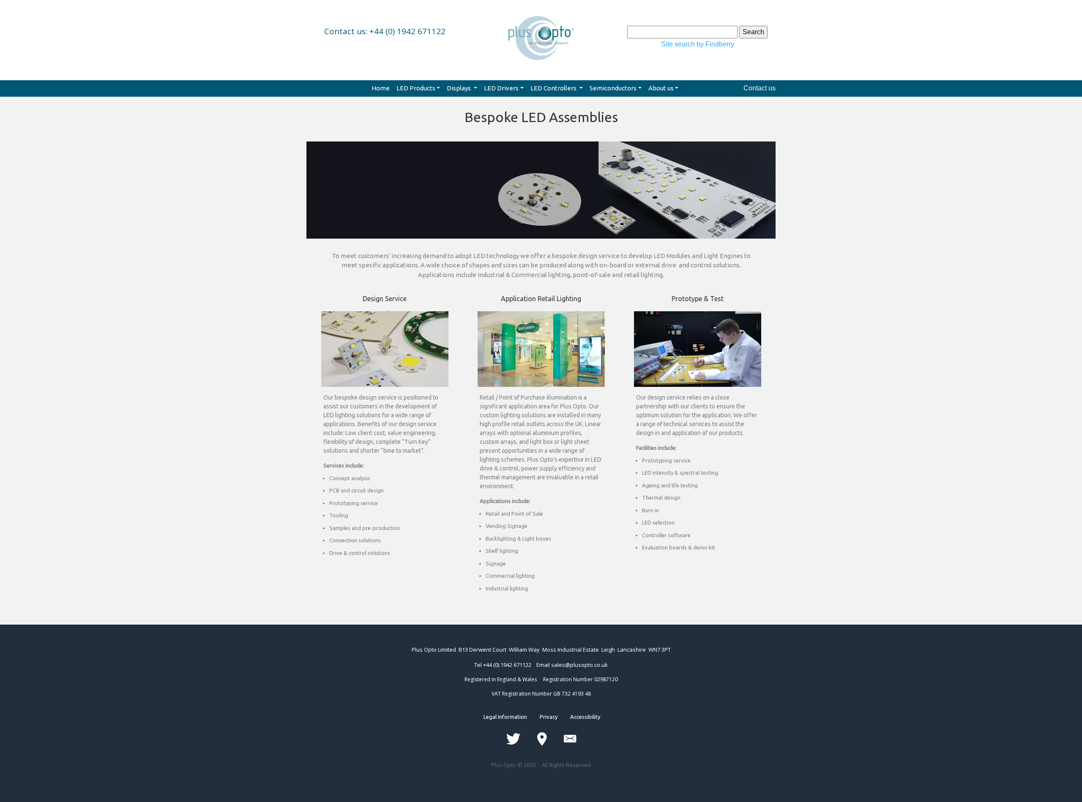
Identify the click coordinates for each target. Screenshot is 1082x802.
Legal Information (512, 717)
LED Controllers (554, 88)
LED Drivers (501, 88)
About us (661, 88)
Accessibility (578, 717)
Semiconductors (613, 88)
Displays (459, 88)
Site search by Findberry (697, 44)
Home (381, 88)
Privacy (548, 717)
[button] (341, 167)
